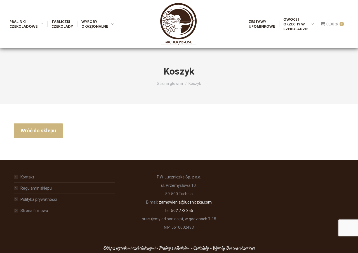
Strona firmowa (34, 210)
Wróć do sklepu (38, 130)
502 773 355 (182, 210)
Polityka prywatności (38, 199)
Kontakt (27, 177)
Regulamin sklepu (36, 188)
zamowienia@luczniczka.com (185, 202)
